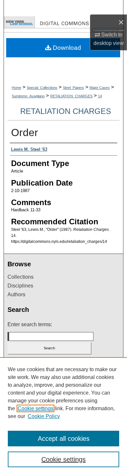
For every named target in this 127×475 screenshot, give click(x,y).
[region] (63, 416)
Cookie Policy (44, 416)
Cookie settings (35, 408)
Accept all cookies (64, 438)
